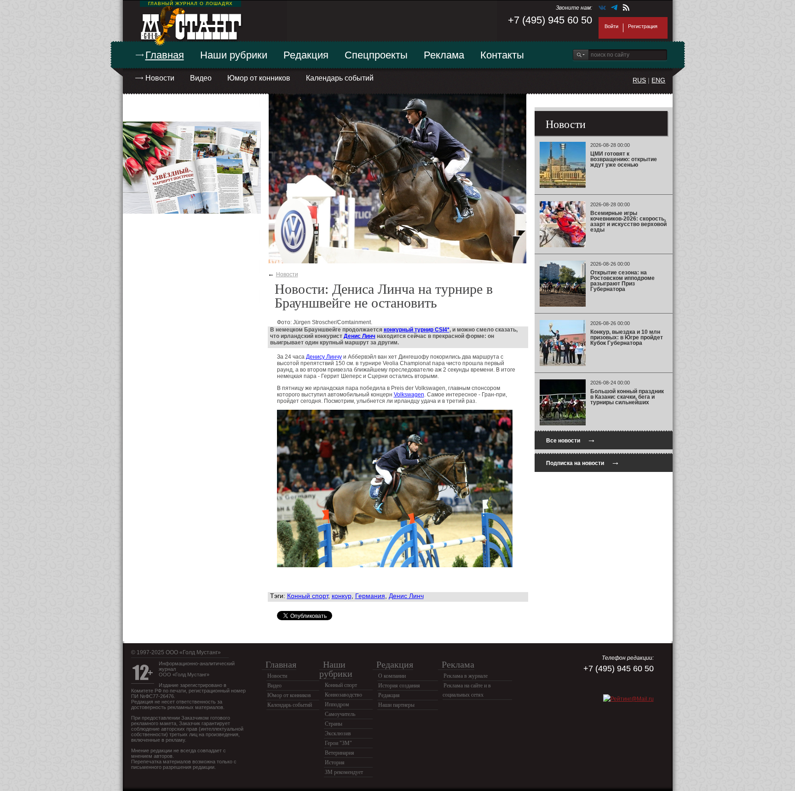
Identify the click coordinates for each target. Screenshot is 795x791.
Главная (164, 55)
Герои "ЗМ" (338, 743)
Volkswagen (409, 394)
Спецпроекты (376, 55)
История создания (399, 685)
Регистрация (642, 26)
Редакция (305, 55)
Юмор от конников (258, 78)
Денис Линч (359, 336)
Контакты (502, 55)
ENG (658, 80)
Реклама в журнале (466, 676)
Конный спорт (307, 595)
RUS (639, 80)
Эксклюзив (338, 733)
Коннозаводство (343, 695)
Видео (201, 78)
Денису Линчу (324, 357)
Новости (159, 78)
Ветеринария (339, 753)
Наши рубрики (233, 55)
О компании (392, 676)
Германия (370, 595)
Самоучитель (340, 714)
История (335, 762)
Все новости (571, 439)
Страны (333, 724)
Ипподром (337, 704)
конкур (341, 595)
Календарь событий (340, 78)
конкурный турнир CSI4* (416, 329)
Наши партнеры (396, 705)
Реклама (444, 55)
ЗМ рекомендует (344, 772)
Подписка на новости (583, 462)
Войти (611, 26)
